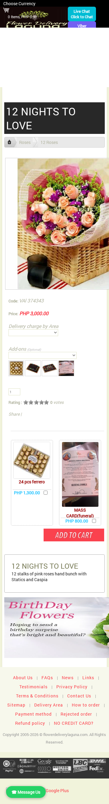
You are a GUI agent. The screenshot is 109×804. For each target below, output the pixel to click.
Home (32, 34)
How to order (86, 705)
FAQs (47, 677)
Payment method (33, 714)
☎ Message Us (26, 792)
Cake (13, 62)
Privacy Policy (72, 687)
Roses (45, 52)
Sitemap (16, 705)
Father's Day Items (72, 71)
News (68, 677)
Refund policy (30, 723)
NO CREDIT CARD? (74, 723)
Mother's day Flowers (81, 81)
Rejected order (76, 714)
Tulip (58, 62)
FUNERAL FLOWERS (64, 34)
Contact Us (79, 696)
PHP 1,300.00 (27, 493)
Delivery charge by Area (33, 326)
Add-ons (24, 349)
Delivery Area (48, 705)
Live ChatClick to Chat (82, 14)
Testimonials (33, 687)
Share (14, 414)
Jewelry (35, 62)
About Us (23, 677)
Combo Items (31, 71)
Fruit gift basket (81, 43)
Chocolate (20, 52)
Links (88, 677)
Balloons (91, 52)
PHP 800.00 (76, 521)
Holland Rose (86, 62)
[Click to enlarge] (31, 460)
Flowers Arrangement (33, 43)
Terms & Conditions (37, 696)
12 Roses (49, 142)
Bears (66, 52)
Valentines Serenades (27, 81)
